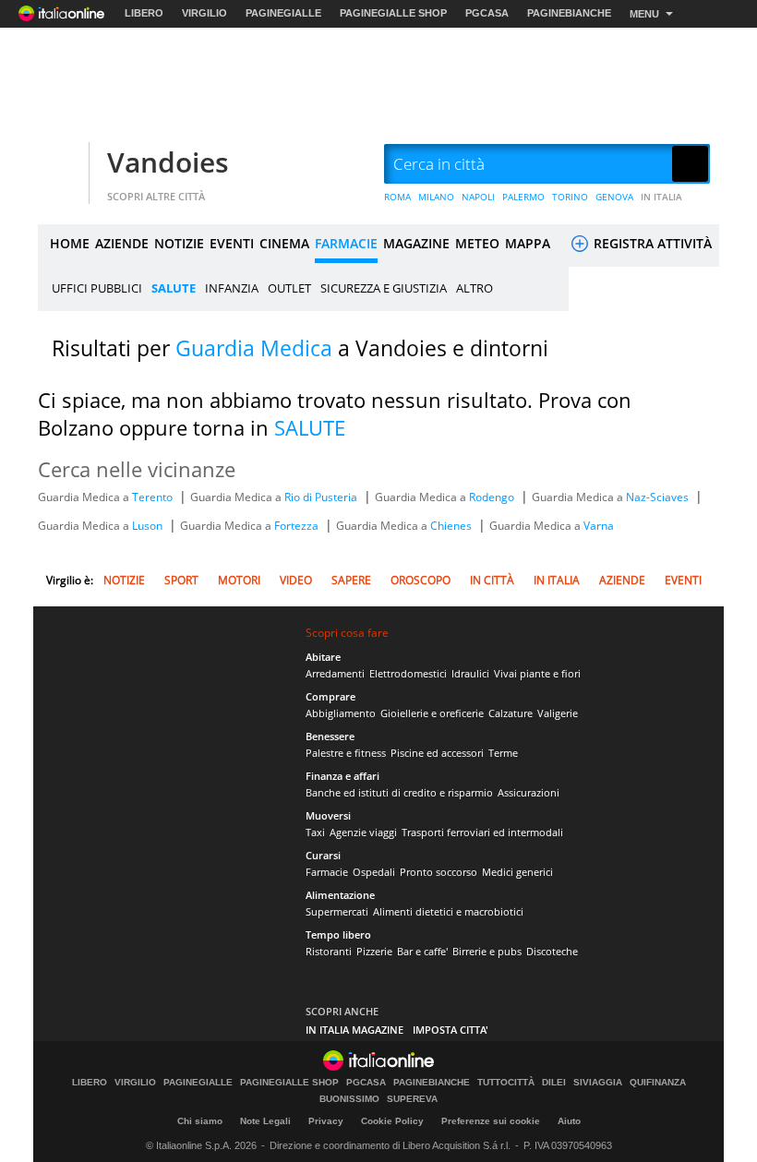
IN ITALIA (661, 196)
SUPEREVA (412, 1099)
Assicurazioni (528, 792)
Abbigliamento (341, 713)
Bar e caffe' (422, 951)
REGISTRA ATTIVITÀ (651, 243)
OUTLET (289, 288)
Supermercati (337, 911)
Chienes (452, 525)
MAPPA (527, 243)
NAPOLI (478, 196)
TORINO (570, 196)
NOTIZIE (179, 243)
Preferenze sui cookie (490, 1121)
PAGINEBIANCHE (569, 12)
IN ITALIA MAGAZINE (354, 1029)
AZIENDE (122, 243)
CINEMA (284, 243)
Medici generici (517, 872)
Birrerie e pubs (487, 951)
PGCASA (487, 12)
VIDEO (296, 580)
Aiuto (569, 1121)
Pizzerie (374, 951)
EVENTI (232, 243)
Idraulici (470, 673)
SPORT (181, 580)
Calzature (510, 713)
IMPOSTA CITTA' (450, 1029)
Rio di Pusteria (322, 497)
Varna (598, 525)
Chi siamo (199, 1121)
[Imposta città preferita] (61, 164)
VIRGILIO (204, 12)
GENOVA (614, 196)
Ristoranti (329, 951)
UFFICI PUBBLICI (97, 288)
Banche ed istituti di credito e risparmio (399, 792)
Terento (153, 497)
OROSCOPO (421, 580)
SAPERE (351, 580)
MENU (644, 13)
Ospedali (374, 872)
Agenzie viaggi (363, 832)
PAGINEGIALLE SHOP (393, 12)
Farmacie (327, 872)
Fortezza (297, 525)
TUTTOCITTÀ (506, 1082)
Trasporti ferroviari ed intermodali (482, 832)
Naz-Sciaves (658, 497)
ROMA (397, 196)
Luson (148, 525)
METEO (477, 243)
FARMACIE (346, 243)
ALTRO (474, 288)
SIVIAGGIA (597, 1082)
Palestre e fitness (346, 753)
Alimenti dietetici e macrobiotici (448, 911)
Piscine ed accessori (437, 753)
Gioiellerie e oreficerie (432, 713)
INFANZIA (231, 288)
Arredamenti (335, 673)
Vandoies (168, 162)
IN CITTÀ (492, 580)
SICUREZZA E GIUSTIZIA (383, 288)
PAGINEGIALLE (283, 12)
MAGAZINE (416, 243)
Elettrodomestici (408, 673)
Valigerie (557, 713)
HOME (70, 243)
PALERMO (523, 196)
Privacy (325, 1121)
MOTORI (239, 580)
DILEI (554, 1082)
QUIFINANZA (658, 1082)
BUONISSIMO (349, 1099)
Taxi (315, 832)
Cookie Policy (392, 1121)
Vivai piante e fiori (537, 673)
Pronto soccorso (438, 872)
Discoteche (552, 951)
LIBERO (144, 12)
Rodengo (493, 497)
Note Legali (265, 1121)
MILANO (436, 196)
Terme (503, 753)
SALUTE (173, 288)
